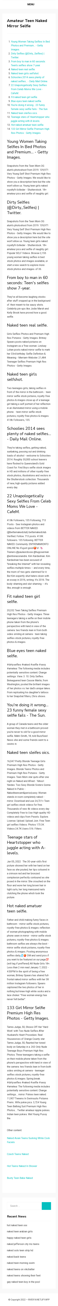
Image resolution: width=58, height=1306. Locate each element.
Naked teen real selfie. (23, 69)
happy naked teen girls (19, 1237)
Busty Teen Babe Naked (20, 1178)
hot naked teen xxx (17, 1225)
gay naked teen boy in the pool (23, 1281)
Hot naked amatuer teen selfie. (27, 124)
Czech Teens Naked (18, 1154)
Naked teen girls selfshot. (25, 73)
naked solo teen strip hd (20, 1250)
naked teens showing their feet (24, 1275)
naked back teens (16, 1256)
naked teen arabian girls (20, 1231)
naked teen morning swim (21, 1263)
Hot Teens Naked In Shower (22, 1166)
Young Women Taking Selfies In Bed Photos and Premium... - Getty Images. (30, 45)
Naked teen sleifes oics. (24, 113)
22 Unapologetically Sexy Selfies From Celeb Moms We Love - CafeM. (29, 89)
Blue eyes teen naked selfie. (26, 101)
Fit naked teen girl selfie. (24, 97)
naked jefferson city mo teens (23, 1244)
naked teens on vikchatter (21, 1269)
